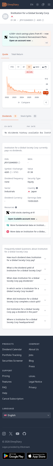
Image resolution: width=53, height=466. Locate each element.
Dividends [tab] (9, 116)
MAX (37, 67)
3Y (24, 67)
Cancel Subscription (12, 398)
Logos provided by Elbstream (16, 447)
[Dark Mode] (37, 4)
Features (7, 381)
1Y (18, 67)
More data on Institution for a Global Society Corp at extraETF (28, 231)
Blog (31, 360)
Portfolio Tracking (11, 355)
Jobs (31, 355)
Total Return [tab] (17, 54)
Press (32, 366)
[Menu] (49, 4)
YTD (12, 67)
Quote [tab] (5, 54)
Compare (25, 102)
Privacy (32, 387)
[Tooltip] (36, 188)
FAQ (4, 387)
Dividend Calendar (12, 349)
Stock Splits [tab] (28, 116)
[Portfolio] (43, 4)
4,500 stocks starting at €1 (22, 212)
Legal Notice (35, 381)
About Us (34, 349)
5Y (29, 67)
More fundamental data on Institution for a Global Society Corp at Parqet (28, 225)
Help (4, 393)
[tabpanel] (26, 85)
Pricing (6, 376)
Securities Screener (12, 360)
